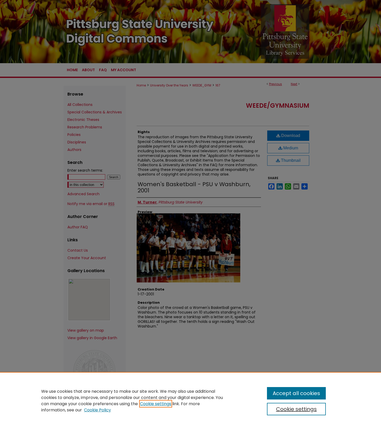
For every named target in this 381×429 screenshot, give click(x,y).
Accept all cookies (296, 393)
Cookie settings (155, 404)
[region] (190, 400)
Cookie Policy (97, 410)
